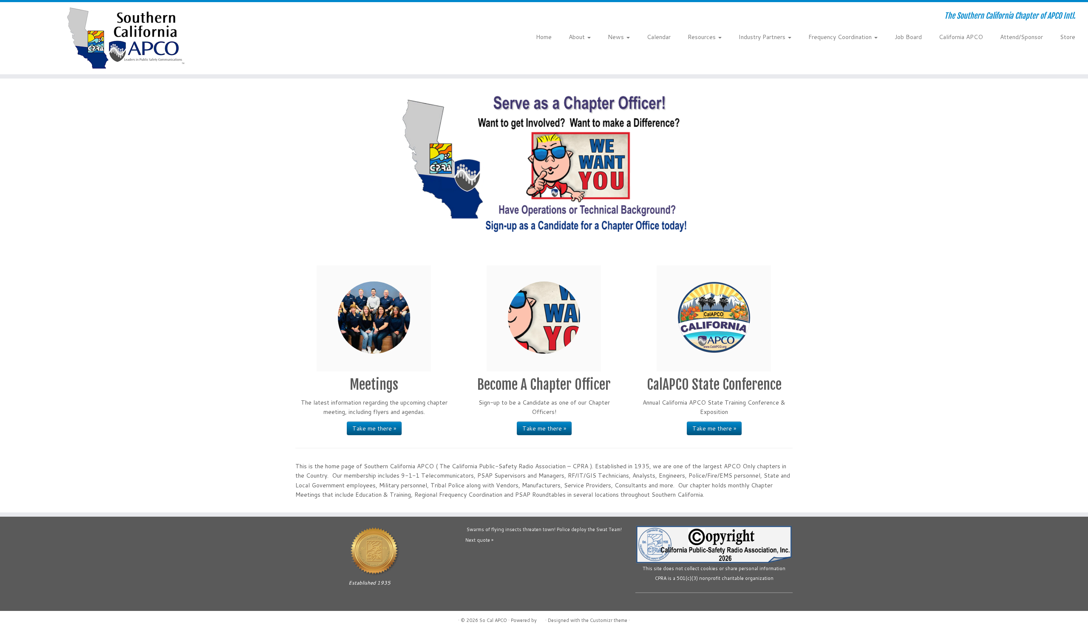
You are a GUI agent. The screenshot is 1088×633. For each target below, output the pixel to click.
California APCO (961, 37)
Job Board (908, 37)
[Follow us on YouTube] (316, 17)
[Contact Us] (293, 17)
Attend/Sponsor (1021, 37)
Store (1067, 37)
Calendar (659, 37)
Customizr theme (608, 620)
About (577, 37)
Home (544, 37)
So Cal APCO (493, 620)
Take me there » (374, 428)
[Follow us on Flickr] (327, 17)
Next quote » (479, 540)
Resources (702, 37)
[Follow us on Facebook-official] (304, 17)
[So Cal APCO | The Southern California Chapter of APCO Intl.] (125, 38)
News (617, 37)
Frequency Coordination (840, 37)
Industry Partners (763, 37)
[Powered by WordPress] (541, 619)
